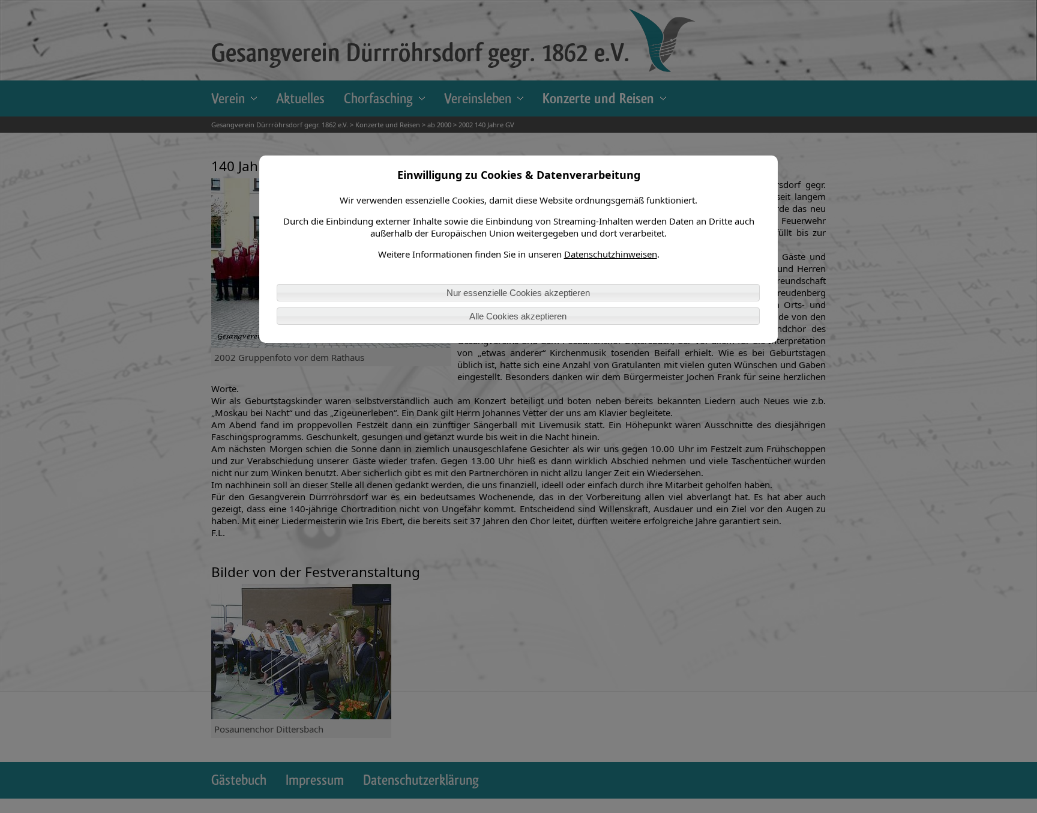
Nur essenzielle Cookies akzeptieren (518, 293)
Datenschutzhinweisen (610, 254)
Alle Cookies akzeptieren (518, 316)
